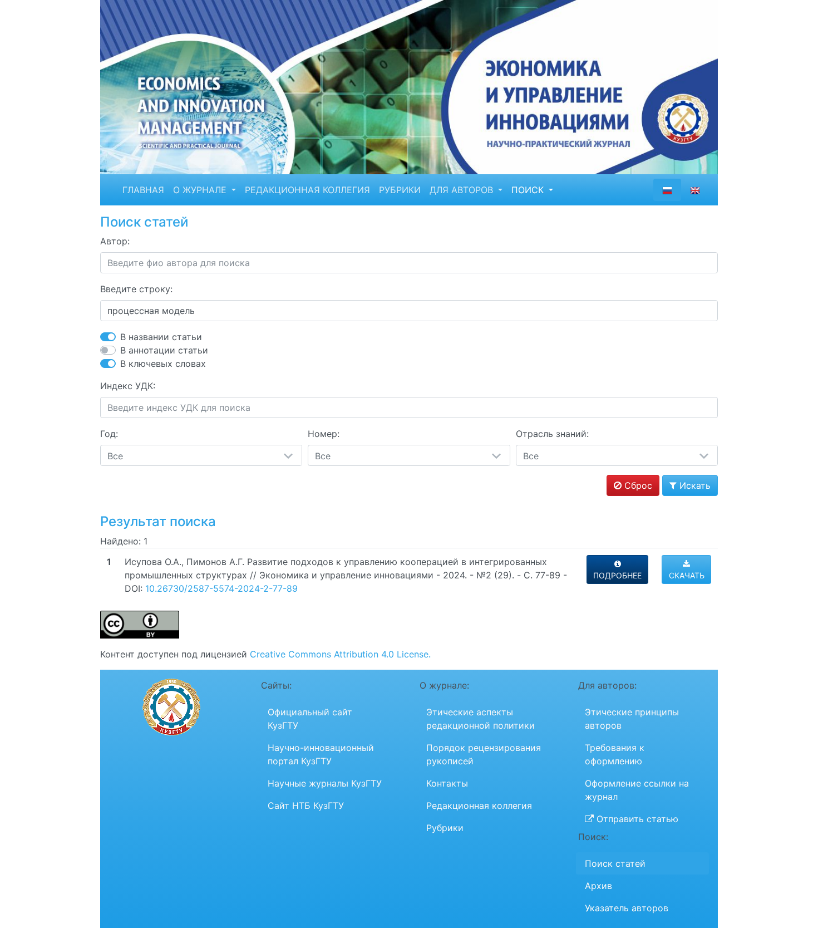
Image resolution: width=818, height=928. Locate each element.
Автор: (115, 241)
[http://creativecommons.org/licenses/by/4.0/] (139, 624)
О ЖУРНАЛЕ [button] (201, 189)
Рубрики (445, 827)
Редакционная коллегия (479, 805)
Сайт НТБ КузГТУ (306, 805)
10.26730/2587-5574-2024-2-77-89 (221, 588)
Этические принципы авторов (632, 718)
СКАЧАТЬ (686, 575)
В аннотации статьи (164, 350)
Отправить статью (636, 818)
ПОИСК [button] (528, 189)
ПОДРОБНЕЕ (617, 575)
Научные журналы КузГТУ (325, 783)
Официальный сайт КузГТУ (310, 718)
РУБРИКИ (400, 189)
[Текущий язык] (667, 190)
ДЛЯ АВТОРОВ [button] (463, 189)
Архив (598, 885)
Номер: (323, 433)
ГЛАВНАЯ (143, 189)
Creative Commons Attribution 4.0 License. (340, 654)
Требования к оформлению (614, 754)
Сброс (637, 485)
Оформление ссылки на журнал (637, 790)
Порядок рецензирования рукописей (483, 754)
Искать (694, 485)
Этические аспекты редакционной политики (480, 718)
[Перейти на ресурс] (409, 86)
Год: (109, 433)
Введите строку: (136, 288)
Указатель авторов (626, 908)
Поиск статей (615, 863)
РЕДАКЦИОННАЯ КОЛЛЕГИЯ (307, 189)
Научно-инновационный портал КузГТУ (321, 754)
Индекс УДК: (127, 385)
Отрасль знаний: (552, 433)
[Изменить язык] (695, 190)
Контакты (447, 783)
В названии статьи (161, 336)
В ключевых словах (163, 363)
